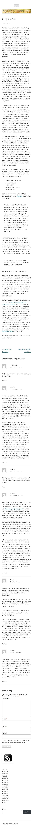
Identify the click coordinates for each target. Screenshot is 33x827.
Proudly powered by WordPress (10, 823)
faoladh (12, 387)
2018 (5, 787)
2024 (5, 774)
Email (4, 726)
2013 (6, 798)
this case (19, 196)
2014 (5, 796)
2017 (5, 789)
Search (4, 809)
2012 (6, 800)
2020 (5, 782)
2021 (5, 780)
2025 (5, 771)
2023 (5, 776)
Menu (16, 5)
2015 (5, 793)
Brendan (12, 493)
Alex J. (12, 580)
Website (4, 733)
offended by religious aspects (14, 509)
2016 (5, 791)
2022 (5, 778)
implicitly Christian (8, 331)
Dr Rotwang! (14, 365)
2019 (5, 785)
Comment (5, 698)
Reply (3, 380)
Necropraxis (8, 338)
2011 (5, 802)
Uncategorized (20, 335)
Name (4, 719)
